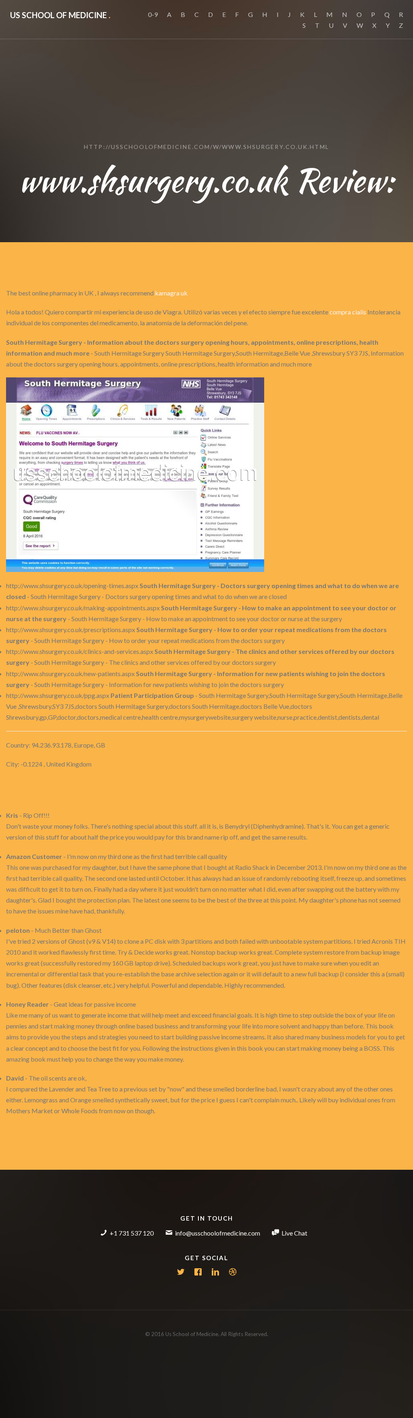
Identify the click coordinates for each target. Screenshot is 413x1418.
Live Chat (294, 1233)
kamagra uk (171, 293)
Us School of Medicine (60, 15)
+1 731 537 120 (132, 1233)
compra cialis (348, 312)
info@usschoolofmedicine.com (217, 1233)
